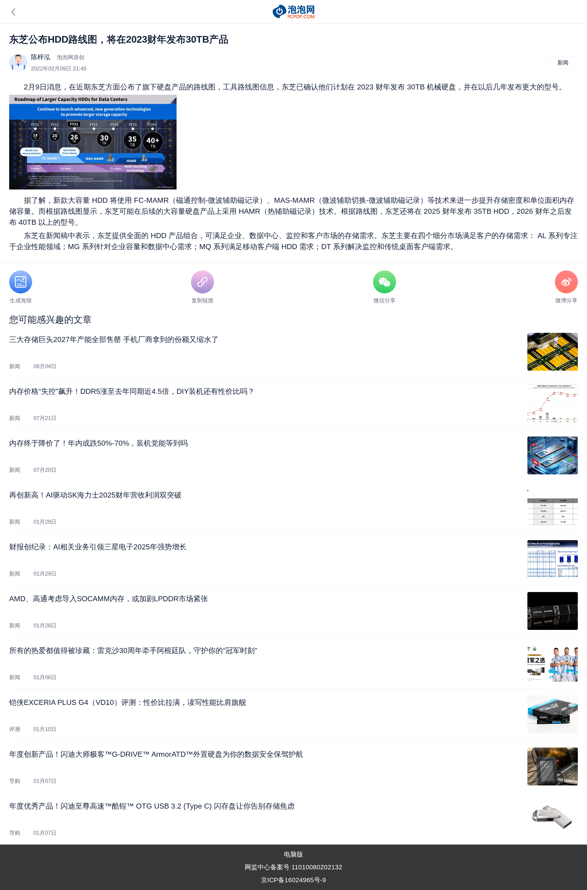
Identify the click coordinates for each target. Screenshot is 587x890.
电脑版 (293, 854)
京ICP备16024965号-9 (293, 880)
